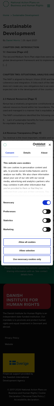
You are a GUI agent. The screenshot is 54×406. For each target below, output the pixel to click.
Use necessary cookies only (27, 259)
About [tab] (44, 152)
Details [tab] (27, 152)
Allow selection (27, 250)
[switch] (46, 211)
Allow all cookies (27, 242)
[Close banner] (50, 145)
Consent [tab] (9, 152)
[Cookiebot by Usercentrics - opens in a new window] (33, 145)
